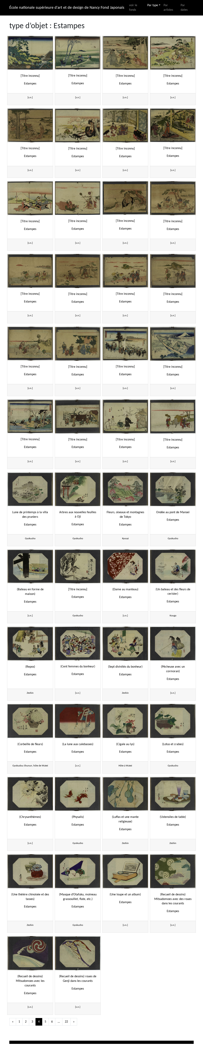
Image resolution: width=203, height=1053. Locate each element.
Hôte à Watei (125, 765)
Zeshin (30, 693)
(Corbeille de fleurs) (30, 744)
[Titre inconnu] (30, 76)
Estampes (30, 83)
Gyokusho (30, 538)
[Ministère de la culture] (35, 1042)
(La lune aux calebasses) (77, 744)
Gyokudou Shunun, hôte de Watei (30, 765)
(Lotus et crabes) (173, 744)
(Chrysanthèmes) (30, 817)
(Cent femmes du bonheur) (77, 666)
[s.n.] (30, 97)
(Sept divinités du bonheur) (125, 666)
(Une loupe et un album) (125, 894)
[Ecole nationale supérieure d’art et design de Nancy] (145, 1042)
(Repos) (30, 666)
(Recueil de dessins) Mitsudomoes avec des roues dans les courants (173, 899)
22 (66, 1021)
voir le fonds (133, 8)
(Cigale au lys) (125, 744)
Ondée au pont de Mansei (173, 512)
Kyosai (125, 538)
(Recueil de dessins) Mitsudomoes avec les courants (30, 981)
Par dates (184, 8)
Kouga (173, 615)
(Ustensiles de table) (173, 817)
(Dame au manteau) (125, 589)
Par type (152, 5)
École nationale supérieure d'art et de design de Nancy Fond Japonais (66, 8)
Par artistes (168, 8)
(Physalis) (78, 817)
